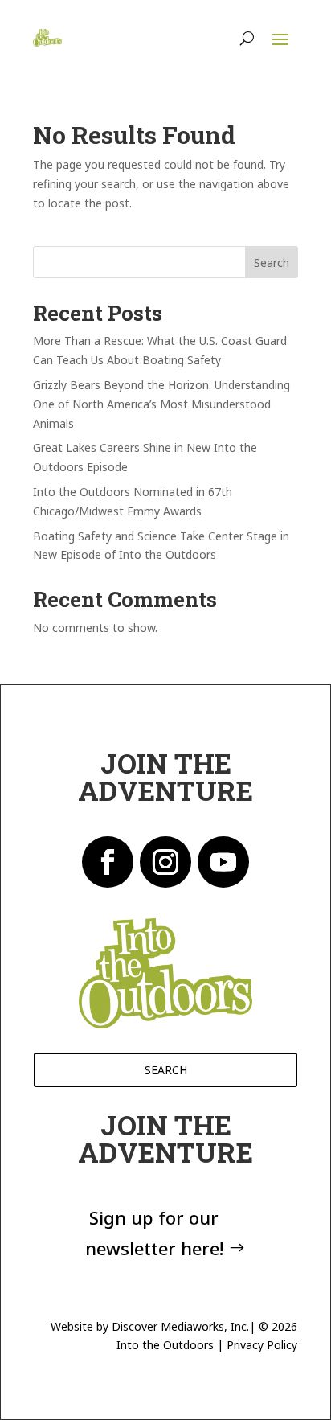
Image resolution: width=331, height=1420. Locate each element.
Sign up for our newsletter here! (154, 1232)
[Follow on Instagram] (165, 862)
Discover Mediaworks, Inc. (180, 1326)
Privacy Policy (262, 1344)
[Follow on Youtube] (223, 862)
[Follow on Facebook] (107, 862)
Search (271, 262)
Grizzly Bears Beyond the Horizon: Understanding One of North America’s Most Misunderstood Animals (161, 404)
